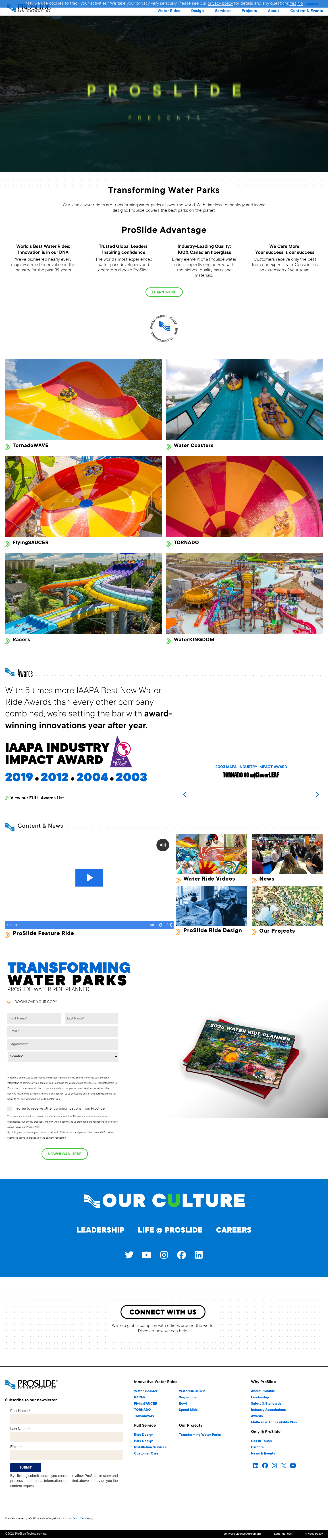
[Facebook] (181, 1255)
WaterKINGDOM (192, 1391)
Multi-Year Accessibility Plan (274, 1422)
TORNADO (142, 1410)
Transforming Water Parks (200, 1435)
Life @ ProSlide (170, 1231)
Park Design (143, 1441)
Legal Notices (283, 1534)
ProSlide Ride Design (212, 931)
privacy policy (220, 3)
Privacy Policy (61, 1518)
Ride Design (143, 1435)
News (266, 879)
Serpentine (188, 1398)
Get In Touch (261, 1441)
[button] (168, 11)
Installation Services (150, 1447)
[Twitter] (129, 1255)
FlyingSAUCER (145, 1404)
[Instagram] (164, 1255)
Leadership (101, 1231)
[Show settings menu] (160, 925)
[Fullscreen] (169, 925)
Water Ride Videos (209, 879)
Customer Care (146, 1454)
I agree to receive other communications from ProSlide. (60, 1109)
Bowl (183, 1404)
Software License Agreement (242, 1534)
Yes (293, 3)
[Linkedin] (199, 1255)
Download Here (65, 1154)
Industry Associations (268, 1410)
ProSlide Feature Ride (43, 933)
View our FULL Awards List (37, 798)
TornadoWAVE (145, 1416)
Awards (257, 1416)
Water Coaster (146, 1391)
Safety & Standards (266, 1404)
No (300, 3)
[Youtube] (146, 1255)
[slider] (80, 925)
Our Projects (277, 931)
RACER (139, 1398)
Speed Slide (188, 1410)
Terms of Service (80, 1518)
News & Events (263, 1454)
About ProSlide (263, 1391)
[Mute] (151, 925)
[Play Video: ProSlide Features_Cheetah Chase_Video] (89, 878)
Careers (234, 1231)
